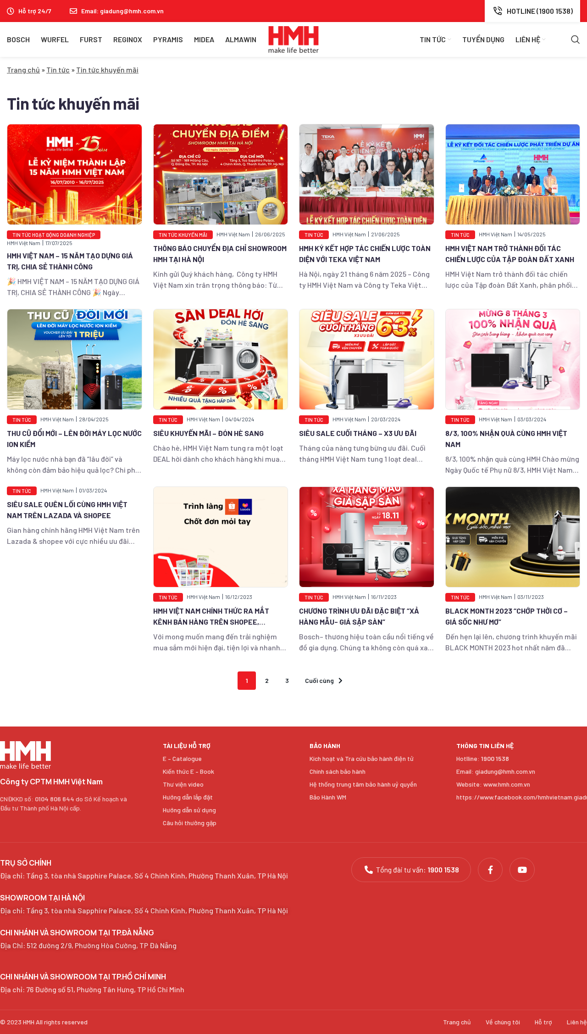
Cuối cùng (319, 680)
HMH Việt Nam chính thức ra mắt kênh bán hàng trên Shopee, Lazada (211, 621)
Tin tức (58, 69)
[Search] (575, 39)
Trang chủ (23, 69)
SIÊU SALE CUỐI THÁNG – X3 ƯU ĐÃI (357, 433)
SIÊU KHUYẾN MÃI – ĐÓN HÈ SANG (208, 433)
